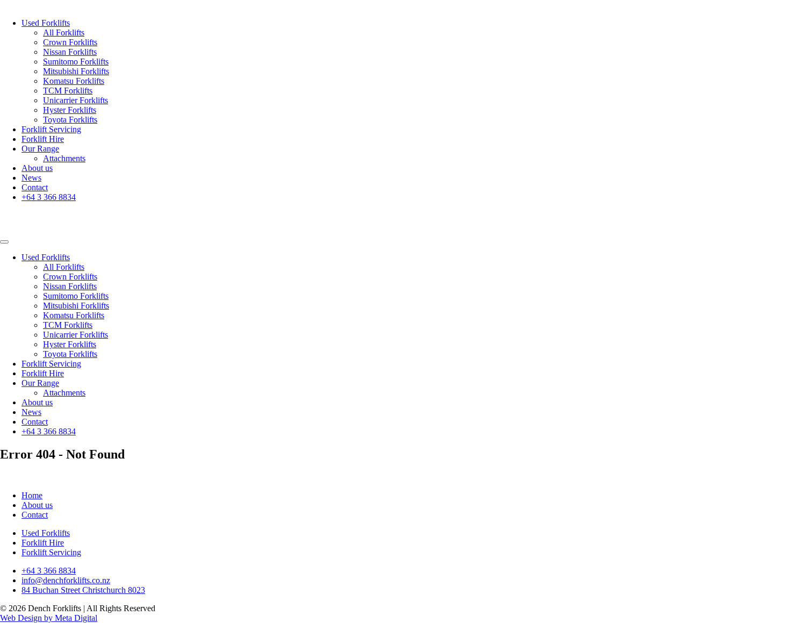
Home (31, 495)
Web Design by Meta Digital (48, 617)
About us (37, 168)
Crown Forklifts (70, 42)
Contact (34, 187)
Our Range (40, 148)
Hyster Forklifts (69, 109)
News (31, 177)
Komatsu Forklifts (73, 80)
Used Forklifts (45, 22)
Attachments (64, 158)
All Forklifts (63, 32)
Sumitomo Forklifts (76, 61)
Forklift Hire (42, 139)
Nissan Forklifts (70, 51)
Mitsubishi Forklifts (76, 71)
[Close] (4, 242)
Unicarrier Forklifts (75, 100)
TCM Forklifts (67, 90)
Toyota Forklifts (70, 119)
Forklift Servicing (51, 129)
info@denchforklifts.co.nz (65, 580)
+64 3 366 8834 (48, 197)
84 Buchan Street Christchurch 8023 (83, 590)
